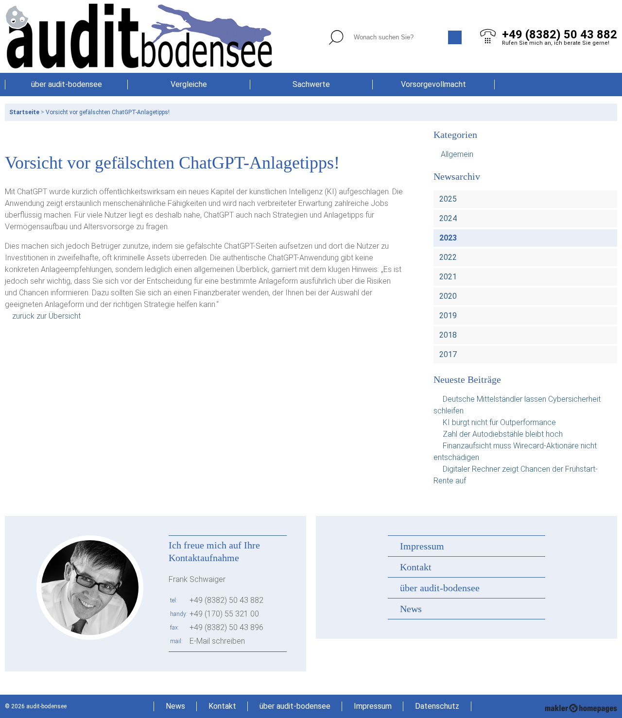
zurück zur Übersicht (46, 316)
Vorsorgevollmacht (433, 84)
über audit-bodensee (66, 84)
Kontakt (416, 567)
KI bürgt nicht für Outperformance (499, 422)
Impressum (422, 546)
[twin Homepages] (581, 706)
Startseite (24, 112)
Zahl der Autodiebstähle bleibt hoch (503, 434)
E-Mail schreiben (217, 641)
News (411, 608)
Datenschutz (437, 706)
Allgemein (457, 154)
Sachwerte (311, 84)
